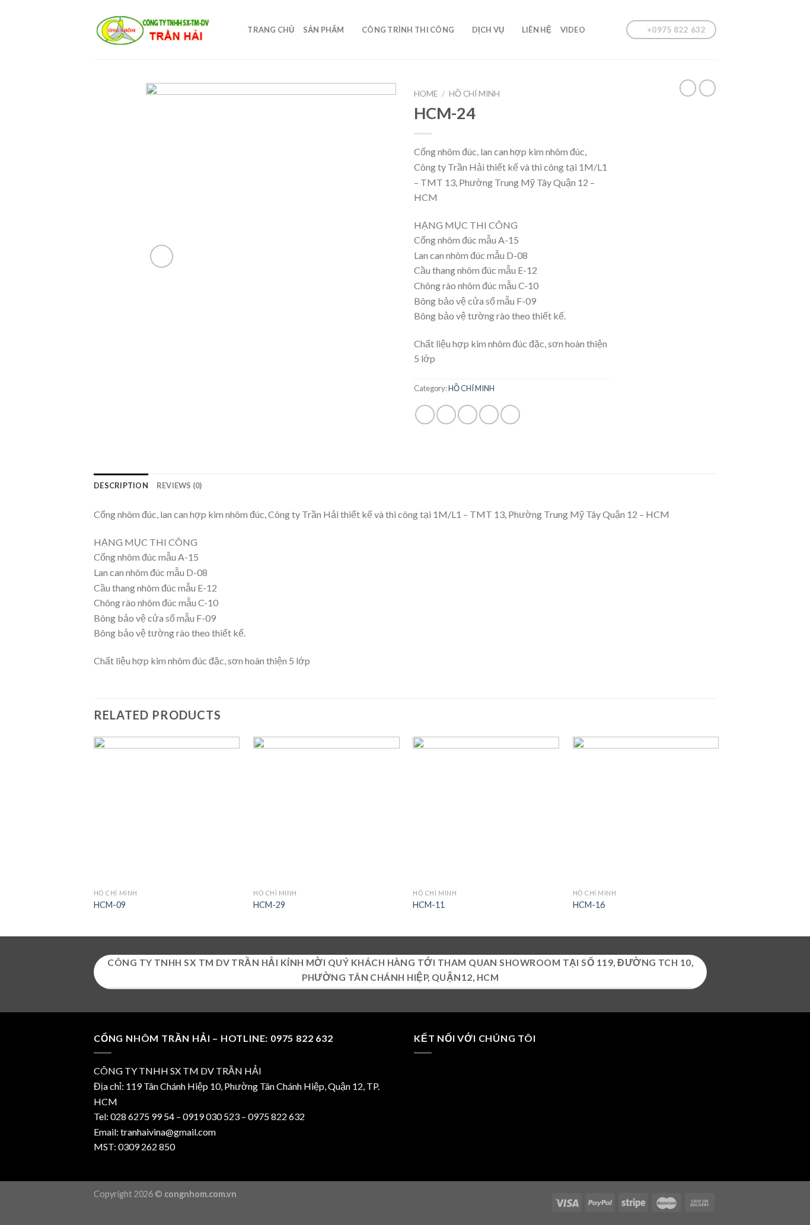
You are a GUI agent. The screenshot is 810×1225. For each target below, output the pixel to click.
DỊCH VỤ (488, 29)
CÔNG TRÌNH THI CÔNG (408, 29)
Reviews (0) (179, 485)
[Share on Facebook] (425, 414)
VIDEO (572, 29)
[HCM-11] (486, 810)
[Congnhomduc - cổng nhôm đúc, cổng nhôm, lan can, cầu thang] (153, 30)
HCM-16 (589, 905)
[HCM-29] (326, 810)
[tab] (121, 485)
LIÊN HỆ (537, 29)
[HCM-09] (167, 810)
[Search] (234, 29)
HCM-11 (429, 905)
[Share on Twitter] (446, 414)
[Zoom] (161, 256)
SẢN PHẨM (324, 29)
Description (121, 485)
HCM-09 (110, 905)
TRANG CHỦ (270, 29)
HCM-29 (269, 905)
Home (426, 93)
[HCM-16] (646, 810)
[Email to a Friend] (467, 414)
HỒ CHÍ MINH (474, 93)
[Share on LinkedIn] (510, 414)
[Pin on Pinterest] (489, 414)
